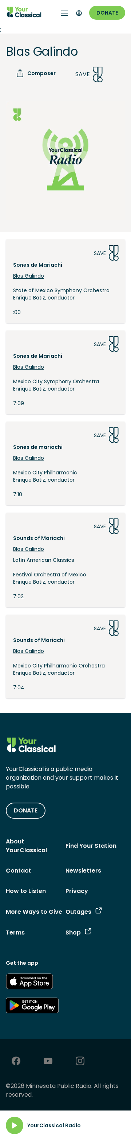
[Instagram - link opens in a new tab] (80, 1062)
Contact (18, 870)
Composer (41, 73)
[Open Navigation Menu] (64, 13)
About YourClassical (26, 845)
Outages (78, 912)
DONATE (25, 810)
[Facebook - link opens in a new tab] (16, 1062)
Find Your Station (91, 846)
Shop (73, 932)
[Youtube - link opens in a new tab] (48, 1062)
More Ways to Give (34, 912)
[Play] (14, 1125)
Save (82, 74)
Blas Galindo (28, 275)
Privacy (77, 891)
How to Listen (26, 891)
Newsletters (83, 870)
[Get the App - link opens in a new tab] (29, 982)
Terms (15, 932)
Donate (107, 12)
